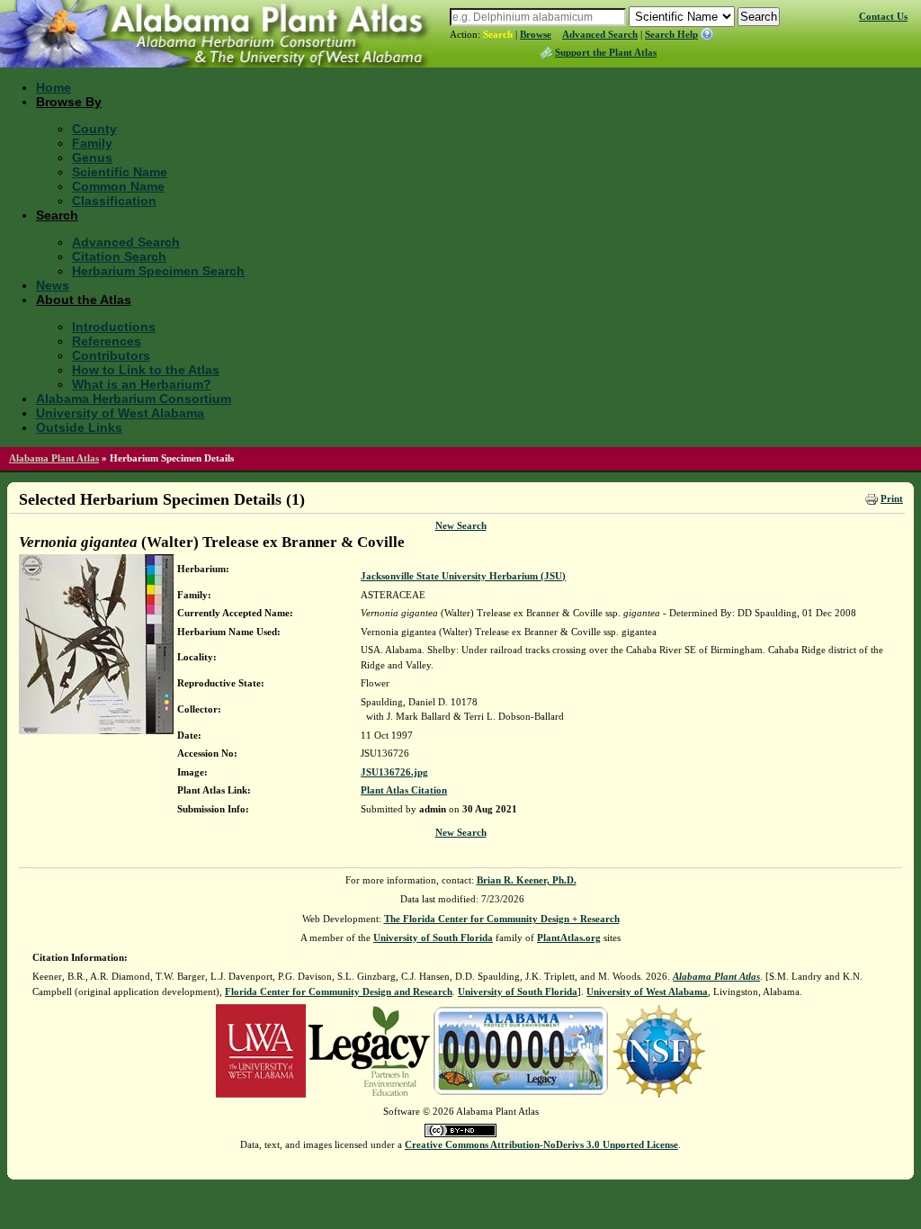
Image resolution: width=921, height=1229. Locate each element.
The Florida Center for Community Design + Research (502, 918)
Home (53, 87)
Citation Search (119, 256)
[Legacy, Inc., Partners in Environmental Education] (369, 1050)
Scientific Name (119, 172)
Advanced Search (600, 34)
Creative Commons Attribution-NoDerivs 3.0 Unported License (541, 1144)
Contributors (111, 355)
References (106, 341)
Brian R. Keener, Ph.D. (527, 880)
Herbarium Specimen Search (158, 271)
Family (92, 143)
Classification (114, 200)
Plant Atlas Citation (404, 790)
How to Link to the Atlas (145, 370)
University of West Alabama (120, 413)
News (52, 285)
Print (892, 498)
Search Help (671, 34)
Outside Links (79, 427)
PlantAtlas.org (569, 937)
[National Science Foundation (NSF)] (659, 1050)
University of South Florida (433, 937)
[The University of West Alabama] (261, 1050)
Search (498, 34)
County (94, 128)
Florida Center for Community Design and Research (338, 991)
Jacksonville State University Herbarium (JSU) (463, 575)
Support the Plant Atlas (606, 52)
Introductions (114, 326)
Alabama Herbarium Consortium (133, 398)
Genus (92, 157)
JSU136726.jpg (394, 772)
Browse (535, 34)
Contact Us (883, 16)
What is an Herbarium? (141, 384)
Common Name (118, 186)
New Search (461, 525)
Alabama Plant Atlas (54, 458)
